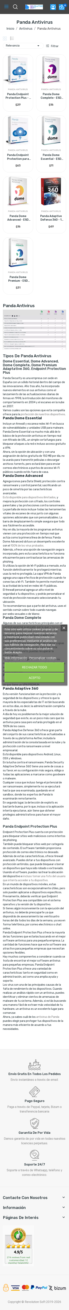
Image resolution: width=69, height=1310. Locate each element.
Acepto (34, 678)
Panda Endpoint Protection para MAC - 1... (18, 157)
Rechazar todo (34, 667)
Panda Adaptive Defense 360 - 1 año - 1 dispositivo (51, 218)
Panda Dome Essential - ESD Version (51, 157)
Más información (16, 658)
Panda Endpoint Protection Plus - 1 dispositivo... (18, 96)
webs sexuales (16, 614)
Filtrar (54, 46)
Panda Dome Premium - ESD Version (18, 279)
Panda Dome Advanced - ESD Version (18, 218)
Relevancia (23, 45)
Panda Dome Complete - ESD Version (51, 96)
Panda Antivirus (18, 89)
